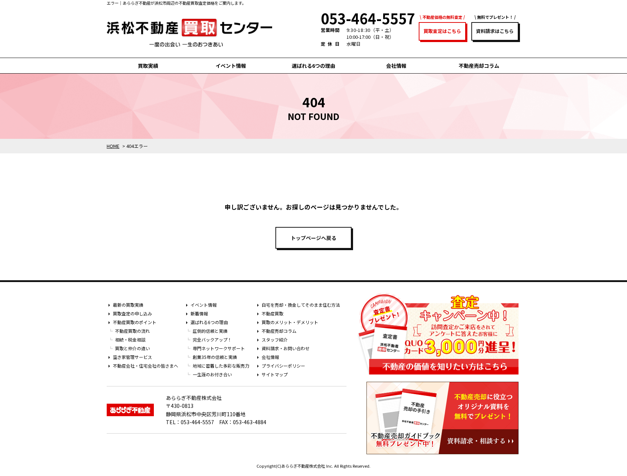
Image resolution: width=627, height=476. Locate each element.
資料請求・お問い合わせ (286, 348)
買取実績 (148, 65)
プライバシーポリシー (283, 366)
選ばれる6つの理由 (313, 65)
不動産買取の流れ (132, 331)
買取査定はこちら (442, 31)
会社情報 (396, 65)
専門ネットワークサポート (219, 348)
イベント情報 (231, 65)
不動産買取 (272, 313)
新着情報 (199, 313)
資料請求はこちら (495, 31)
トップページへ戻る (313, 237)
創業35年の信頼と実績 (215, 357)
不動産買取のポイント (134, 322)
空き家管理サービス (132, 357)
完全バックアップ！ (212, 339)
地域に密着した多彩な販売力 (221, 366)
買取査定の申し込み (132, 313)
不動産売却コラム (479, 65)
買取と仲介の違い (132, 348)
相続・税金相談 (130, 339)
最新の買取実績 (128, 305)
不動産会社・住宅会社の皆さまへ (145, 366)
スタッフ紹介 (275, 339)
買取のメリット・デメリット (290, 322)
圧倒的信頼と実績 (210, 331)
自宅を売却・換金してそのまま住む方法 (301, 305)
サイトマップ (275, 374)
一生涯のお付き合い (212, 374)
